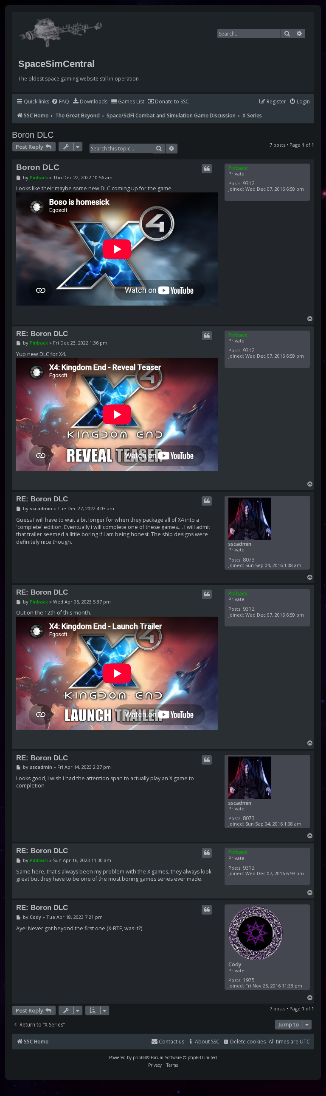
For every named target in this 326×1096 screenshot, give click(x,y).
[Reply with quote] (206, 169)
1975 (249, 980)
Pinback (237, 168)
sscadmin (239, 544)
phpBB (139, 1057)
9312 (249, 183)
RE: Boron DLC (42, 333)
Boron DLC (32, 134)
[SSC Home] (61, 31)
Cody (235, 964)
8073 (249, 559)
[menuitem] (60, 102)
